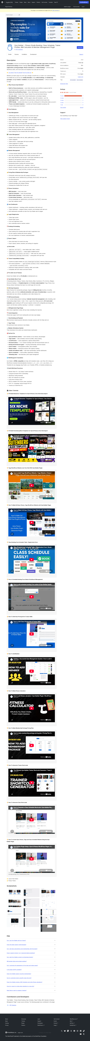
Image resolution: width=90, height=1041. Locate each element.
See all (81, 107)
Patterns (23, 1025)
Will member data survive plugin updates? (17, 961)
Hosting (7, 1023)
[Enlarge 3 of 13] (21, 910)
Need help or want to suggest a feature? (16, 990)
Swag (55, 1025)
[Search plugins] (19, 15)
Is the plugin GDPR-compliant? (14, 969)
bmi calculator (73, 79)
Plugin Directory (8, 6)
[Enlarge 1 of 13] (21, 890)
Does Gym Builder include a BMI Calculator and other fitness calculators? (24, 982)
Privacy (6, 1025)
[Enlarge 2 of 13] (21, 900)
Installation (24, 54)
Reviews (17, 54)
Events (55, 1021)
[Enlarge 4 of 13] (21, 919)
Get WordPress (83, 2)
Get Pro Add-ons (27, 72)
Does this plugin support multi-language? (16, 944)
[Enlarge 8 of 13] (37, 919)
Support (81, 54)
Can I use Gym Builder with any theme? (16, 940)
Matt (71, 1021)
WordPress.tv (41, 1025)
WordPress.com (74, 1019)
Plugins (23, 1023)
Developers (40, 1023)
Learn (39, 1019)
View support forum (65, 118)
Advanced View (64, 83)
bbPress (72, 1023)
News (6, 1021)
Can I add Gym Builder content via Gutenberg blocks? (20, 957)
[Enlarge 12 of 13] (54, 918)
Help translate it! (55, 10)
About (6, 1019)
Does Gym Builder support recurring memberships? (19, 973)
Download (80, 47)
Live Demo (11, 72)
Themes (23, 1021)
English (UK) (20, 1032)
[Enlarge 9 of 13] (54, 890)
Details (9, 54)
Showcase (23, 1019)
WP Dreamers (19, 49)
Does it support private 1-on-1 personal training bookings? (21, 953)
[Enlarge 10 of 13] (54, 901)
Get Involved (56, 1019)
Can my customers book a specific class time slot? (19, 978)
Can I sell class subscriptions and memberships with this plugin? (22, 948)
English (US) (80, 76)
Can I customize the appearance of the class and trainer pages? (22, 965)
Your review (63, 107)
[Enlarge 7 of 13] (37, 910)
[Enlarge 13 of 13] (54, 926)
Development (33, 54)
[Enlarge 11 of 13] (54, 910)
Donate (56, 1023)
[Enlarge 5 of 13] (37, 890)
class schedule (80, 79)
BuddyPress (73, 1025)
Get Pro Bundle (18, 72)
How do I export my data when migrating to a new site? (20, 986)
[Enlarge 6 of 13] (37, 900)
